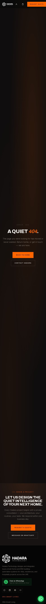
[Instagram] (4, 590)
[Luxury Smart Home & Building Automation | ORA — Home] (7, 4)
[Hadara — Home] (23, 558)
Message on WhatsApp (23, 535)
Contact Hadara (23, 263)
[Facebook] (15, 590)
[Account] (16, 4)
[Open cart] (23, 4)
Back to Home (23, 255)
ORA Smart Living (8, 602)
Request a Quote (23, 527)
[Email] (20, 590)
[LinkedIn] (10, 590)
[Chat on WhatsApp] (41, 599)
